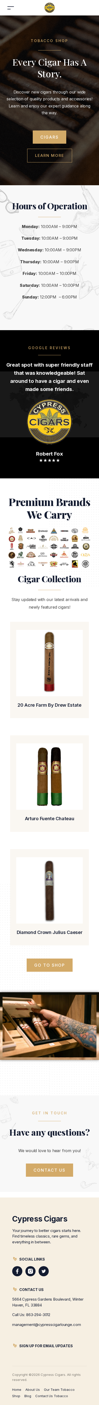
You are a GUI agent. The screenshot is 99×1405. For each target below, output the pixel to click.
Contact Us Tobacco (51, 1396)
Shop (16, 1396)
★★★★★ (49, 460)
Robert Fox (49, 454)
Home (16, 1390)
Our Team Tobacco (59, 1390)
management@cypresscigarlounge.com (46, 1324)
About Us (32, 1390)
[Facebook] (17, 1271)
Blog (27, 1396)
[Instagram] (30, 1271)
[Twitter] (44, 1271)
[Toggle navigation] (10, 8)
